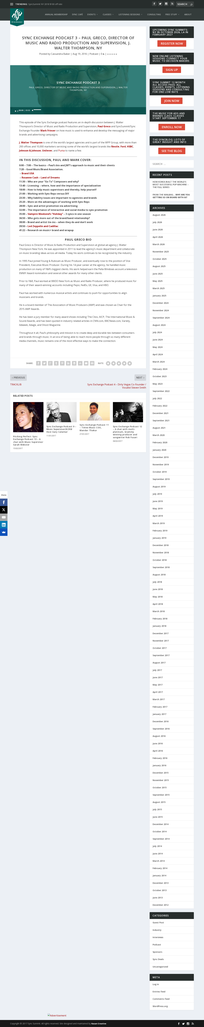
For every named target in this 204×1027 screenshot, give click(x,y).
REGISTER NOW (172, 43)
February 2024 (160, 369)
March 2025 (159, 288)
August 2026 (159, 214)
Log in (156, 984)
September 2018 (161, 567)
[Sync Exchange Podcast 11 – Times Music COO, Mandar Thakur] (95, 411)
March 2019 (159, 523)
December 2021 (160, 413)
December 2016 (160, 721)
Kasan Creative (98, 1023)
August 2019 (159, 486)
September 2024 (161, 317)
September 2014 (161, 838)
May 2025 (157, 281)
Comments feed (161, 998)
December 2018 (160, 545)
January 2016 (159, 765)
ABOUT (188, 14)
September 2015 (161, 794)
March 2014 (159, 860)
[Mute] (33, 110)
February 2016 (160, 758)
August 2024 (159, 325)
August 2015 (159, 802)
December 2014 (160, 824)
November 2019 (161, 464)
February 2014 (160, 868)
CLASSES (107, 14)
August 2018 (159, 574)
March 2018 (159, 611)
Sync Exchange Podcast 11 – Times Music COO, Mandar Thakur (94, 427)
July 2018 (157, 581)
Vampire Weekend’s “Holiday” (45, 214)
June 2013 (158, 897)
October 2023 (160, 376)
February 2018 (160, 618)
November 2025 (161, 251)
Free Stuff (171, 14)
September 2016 (161, 728)
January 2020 (159, 449)
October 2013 (160, 890)
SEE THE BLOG (172, 151)
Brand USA (28, 173)
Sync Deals (158, 959)
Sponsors (157, 951)
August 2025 (159, 266)
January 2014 (159, 875)
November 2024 (161, 310)
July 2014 (157, 846)
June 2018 (158, 589)
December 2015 (160, 772)
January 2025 (159, 295)
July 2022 (157, 398)
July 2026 (157, 222)
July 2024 (157, 332)
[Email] (3, 517)
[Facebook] (3, 502)
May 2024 (157, 347)
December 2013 (160, 883)
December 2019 (160, 457)
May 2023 (157, 383)
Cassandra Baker (60, 53)
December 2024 (160, 303)
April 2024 (158, 354)
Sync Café (77, 14)
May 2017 (157, 684)
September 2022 (161, 391)
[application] (78, 110)
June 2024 (158, 339)
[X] (3, 510)
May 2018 (157, 596)
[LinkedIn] (3, 524)
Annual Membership (56, 14)
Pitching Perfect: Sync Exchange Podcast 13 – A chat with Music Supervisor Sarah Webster (28, 440)
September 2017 (161, 655)
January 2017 (159, 714)
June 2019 (158, 501)
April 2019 (158, 515)
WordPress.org (160, 1006)
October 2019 (160, 471)
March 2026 (159, 244)
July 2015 (157, 809)
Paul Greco (104, 126)
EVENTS (91, 14)
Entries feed (159, 991)
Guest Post (158, 922)
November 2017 (161, 640)
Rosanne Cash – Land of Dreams (41, 177)
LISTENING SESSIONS (129, 14)
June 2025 (158, 273)
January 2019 (159, 537)
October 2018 (160, 560)
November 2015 (161, 780)
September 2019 (161, 479)
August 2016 (159, 736)
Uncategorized (160, 966)
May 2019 (157, 508)
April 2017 (158, 692)
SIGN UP (172, 70)
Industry (157, 930)
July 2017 (157, 670)
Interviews (158, 937)
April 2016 (158, 750)
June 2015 (158, 816)
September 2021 (161, 420)
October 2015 (160, 787)
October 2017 (160, 648)
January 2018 (159, 625)
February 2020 (160, 442)
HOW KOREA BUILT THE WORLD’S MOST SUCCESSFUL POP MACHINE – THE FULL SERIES (171, 184)
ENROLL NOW (172, 127)
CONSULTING (154, 14)
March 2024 (159, 361)
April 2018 (158, 604)
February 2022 (160, 405)
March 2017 (159, 699)
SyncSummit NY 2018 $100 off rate (45, 4)
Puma (61, 150)
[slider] (37, 109)
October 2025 (160, 258)
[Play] (17, 111)
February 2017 (160, 706)
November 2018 (161, 552)
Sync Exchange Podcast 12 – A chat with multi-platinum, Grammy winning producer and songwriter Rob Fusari (127, 432)
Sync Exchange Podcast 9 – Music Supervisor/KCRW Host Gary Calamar (61, 429)
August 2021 (159, 427)
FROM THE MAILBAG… (171, 196)
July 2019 (157, 493)
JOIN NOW (171, 101)
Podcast (93, 53)
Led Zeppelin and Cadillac (43, 226)
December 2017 (160, 633)
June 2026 (158, 229)
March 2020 (159, 435)
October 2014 (160, 831)
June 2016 (158, 743)
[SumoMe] (3, 532)
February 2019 (160, 530)
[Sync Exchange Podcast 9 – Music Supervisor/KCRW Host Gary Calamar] (61, 412)
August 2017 (159, 662)
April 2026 (158, 237)
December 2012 (160, 904)
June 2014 (158, 853)
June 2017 (158, 677)
